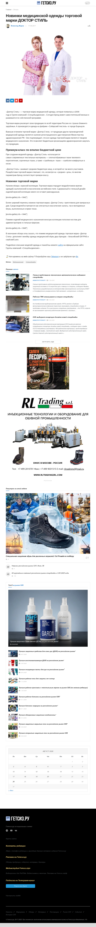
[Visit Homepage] (46, 3)
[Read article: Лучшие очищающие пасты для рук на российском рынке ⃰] (13, 671)
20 (48, 776)
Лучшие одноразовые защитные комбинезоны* (37, 715)
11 (25, 771)
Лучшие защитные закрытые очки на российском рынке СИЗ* (43, 724)
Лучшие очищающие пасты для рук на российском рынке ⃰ (41, 669)
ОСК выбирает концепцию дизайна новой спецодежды (55, 317)
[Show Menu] (7, 3)
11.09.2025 (23, 690)
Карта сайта (11, 838)
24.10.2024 (23, 718)
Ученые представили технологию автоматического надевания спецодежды (59, 276)
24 (13, 781)
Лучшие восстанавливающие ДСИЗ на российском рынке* (41, 660)
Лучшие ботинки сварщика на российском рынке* (38, 706)
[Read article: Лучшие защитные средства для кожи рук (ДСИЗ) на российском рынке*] (13, 653)
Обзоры (15, 9)
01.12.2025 (23, 681)
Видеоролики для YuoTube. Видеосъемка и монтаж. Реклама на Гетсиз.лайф (36, 873)
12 (36, 771)
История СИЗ (11, 914)
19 (36, 776)
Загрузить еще (48, 342)
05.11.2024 (23, 709)
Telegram (55, 256)
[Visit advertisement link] (48, 368)
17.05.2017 (32, 26)
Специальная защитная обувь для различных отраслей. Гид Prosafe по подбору (40, 556)
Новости (9, 912)
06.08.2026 (51, 300)
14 (61, 771)
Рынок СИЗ (67, 912)
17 (13, 776)
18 (25, 776)
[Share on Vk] (8, 100)
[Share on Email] (16, 100)
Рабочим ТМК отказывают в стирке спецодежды (53, 296)
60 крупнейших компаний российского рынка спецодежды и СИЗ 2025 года (40, 573)
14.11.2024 (23, 699)
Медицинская (18, 262)
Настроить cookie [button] (13, 895)
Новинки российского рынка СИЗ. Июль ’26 (28, 565)
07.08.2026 (51, 280)
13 (48, 771)
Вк (77, 256)
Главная (8, 9)
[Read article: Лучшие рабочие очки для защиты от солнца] (13, 681)
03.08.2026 (14, 644)
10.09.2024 (23, 727)
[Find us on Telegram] (7, 830)
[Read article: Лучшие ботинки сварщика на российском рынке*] (13, 708)
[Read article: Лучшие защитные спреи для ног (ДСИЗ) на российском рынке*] (48, 618)
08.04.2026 (23, 672)
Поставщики (54, 912)
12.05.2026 (23, 663)
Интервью (42, 912)
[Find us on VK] (16, 830)
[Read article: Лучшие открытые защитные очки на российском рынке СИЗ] (13, 735)
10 (13, 771)
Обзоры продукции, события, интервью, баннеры (25, 862)
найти (60, 245)
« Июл (10, 790)
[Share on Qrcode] (21, 100)
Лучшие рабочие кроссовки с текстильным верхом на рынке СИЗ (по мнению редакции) (53, 687)
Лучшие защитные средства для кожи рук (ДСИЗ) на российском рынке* (47, 651)
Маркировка (20, 912)
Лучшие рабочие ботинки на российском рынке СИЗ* (39, 697)
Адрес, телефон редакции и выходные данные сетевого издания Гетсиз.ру (36, 851)
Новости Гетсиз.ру (39, 280)
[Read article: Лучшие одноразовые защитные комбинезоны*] (13, 717)
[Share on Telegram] (12, 100)
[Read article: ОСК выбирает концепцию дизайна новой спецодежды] (17, 324)
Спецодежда (31, 262)
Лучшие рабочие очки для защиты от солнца (37, 678)
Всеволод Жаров (17, 26)
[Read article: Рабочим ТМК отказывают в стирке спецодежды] (17, 304)
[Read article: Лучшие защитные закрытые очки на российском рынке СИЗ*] (13, 726)
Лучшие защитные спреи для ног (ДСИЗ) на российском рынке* (34, 641)
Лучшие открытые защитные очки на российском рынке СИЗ (43, 733)
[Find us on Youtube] (11, 830)
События (78, 912)
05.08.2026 (51, 320)
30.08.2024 (23, 736)
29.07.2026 (23, 654)
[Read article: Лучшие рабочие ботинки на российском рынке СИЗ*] (13, 699)
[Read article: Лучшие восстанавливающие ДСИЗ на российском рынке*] (13, 662)
